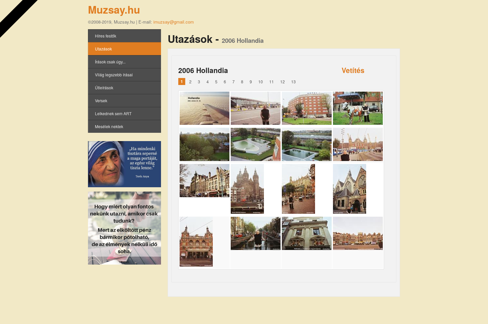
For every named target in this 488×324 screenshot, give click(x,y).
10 (260, 81)
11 (271, 81)
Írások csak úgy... (110, 61)
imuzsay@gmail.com (173, 22)
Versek (101, 100)
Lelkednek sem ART (113, 113)
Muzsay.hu (114, 9)
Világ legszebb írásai (114, 74)
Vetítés (353, 70)
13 (293, 81)
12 (282, 81)
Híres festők (105, 36)
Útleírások (104, 87)
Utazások (103, 48)
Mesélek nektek (109, 126)
